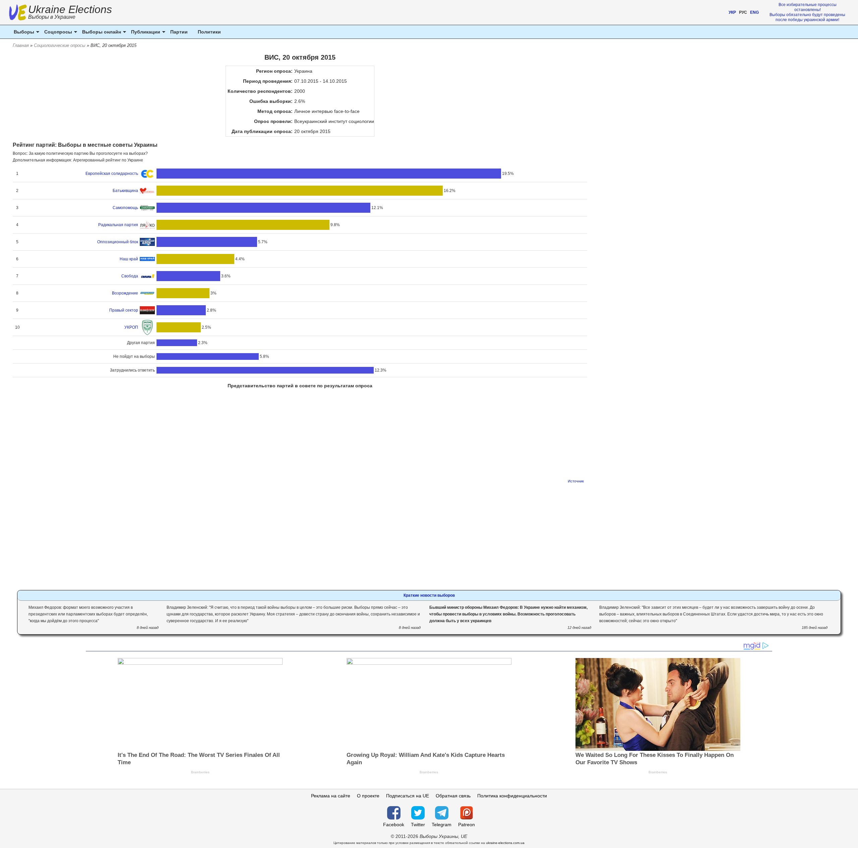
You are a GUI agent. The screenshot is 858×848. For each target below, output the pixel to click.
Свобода (129, 276)
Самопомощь (125, 207)
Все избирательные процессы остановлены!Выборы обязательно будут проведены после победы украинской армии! (807, 12)
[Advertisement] (300, 535)
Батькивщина (125, 190)
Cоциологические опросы (59, 45)
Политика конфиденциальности (512, 795)
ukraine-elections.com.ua (505, 843)
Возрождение (125, 293)
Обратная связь (453, 795)
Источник (576, 481)
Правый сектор (123, 310)
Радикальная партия (118, 224)
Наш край (129, 259)
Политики (209, 32)
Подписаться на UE (407, 795)
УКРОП (131, 327)
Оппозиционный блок (117, 242)
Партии (179, 32)
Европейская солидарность (111, 173)
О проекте (368, 795)
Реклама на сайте (330, 795)
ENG (754, 12)
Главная (21, 45)
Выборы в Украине (51, 17)
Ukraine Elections (70, 13)
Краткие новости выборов (429, 595)
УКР (732, 12)
